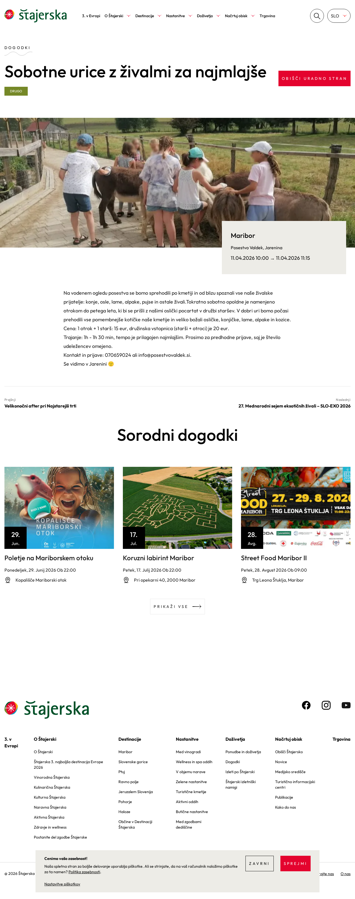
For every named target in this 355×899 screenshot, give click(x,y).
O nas (346, 873)
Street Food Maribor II (274, 558)
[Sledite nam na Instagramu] (326, 705)
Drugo (16, 91)
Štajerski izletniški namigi (240, 784)
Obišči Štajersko (289, 751)
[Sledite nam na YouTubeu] (346, 705)
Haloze (124, 811)
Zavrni (259, 863)
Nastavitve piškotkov (62, 884)
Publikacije (284, 797)
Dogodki (232, 761)
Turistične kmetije (191, 791)
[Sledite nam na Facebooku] (306, 705)
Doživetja (205, 15)
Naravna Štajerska (50, 807)
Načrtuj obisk (236, 15)
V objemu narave (191, 771)
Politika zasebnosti (84, 871)
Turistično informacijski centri (295, 784)
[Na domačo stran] (35, 15)
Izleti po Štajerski (240, 771)
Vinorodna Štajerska (52, 777)
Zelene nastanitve (191, 781)
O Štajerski (114, 15)
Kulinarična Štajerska (52, 787)
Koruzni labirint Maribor (158, 558)
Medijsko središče (290, 771)
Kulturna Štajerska (49, 797)
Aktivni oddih (187, 801)
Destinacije (144, 15)
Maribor (125, 751)
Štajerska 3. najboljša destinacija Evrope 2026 (68, 764)
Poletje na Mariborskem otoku (48, 558)
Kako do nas (285, 807)
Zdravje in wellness (50, 827)
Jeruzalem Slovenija (135, 791)
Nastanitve (175, 15)
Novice (281, 761)
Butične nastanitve (192, 811)
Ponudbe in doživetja (243, 751)
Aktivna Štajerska (49, 817)
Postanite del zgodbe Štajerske (60, 837)
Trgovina (267, 15)
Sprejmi (295, 863)
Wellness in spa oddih (194, 761)
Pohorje (125, 801)
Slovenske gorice (133, 761)
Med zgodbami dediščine (188, 824)
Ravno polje (128, 781)
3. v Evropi (91, 15)
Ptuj (121, 771)
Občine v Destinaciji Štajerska (135, 824)
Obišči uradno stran (314, 78)
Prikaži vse (171, 606)
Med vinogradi (188, 751)
